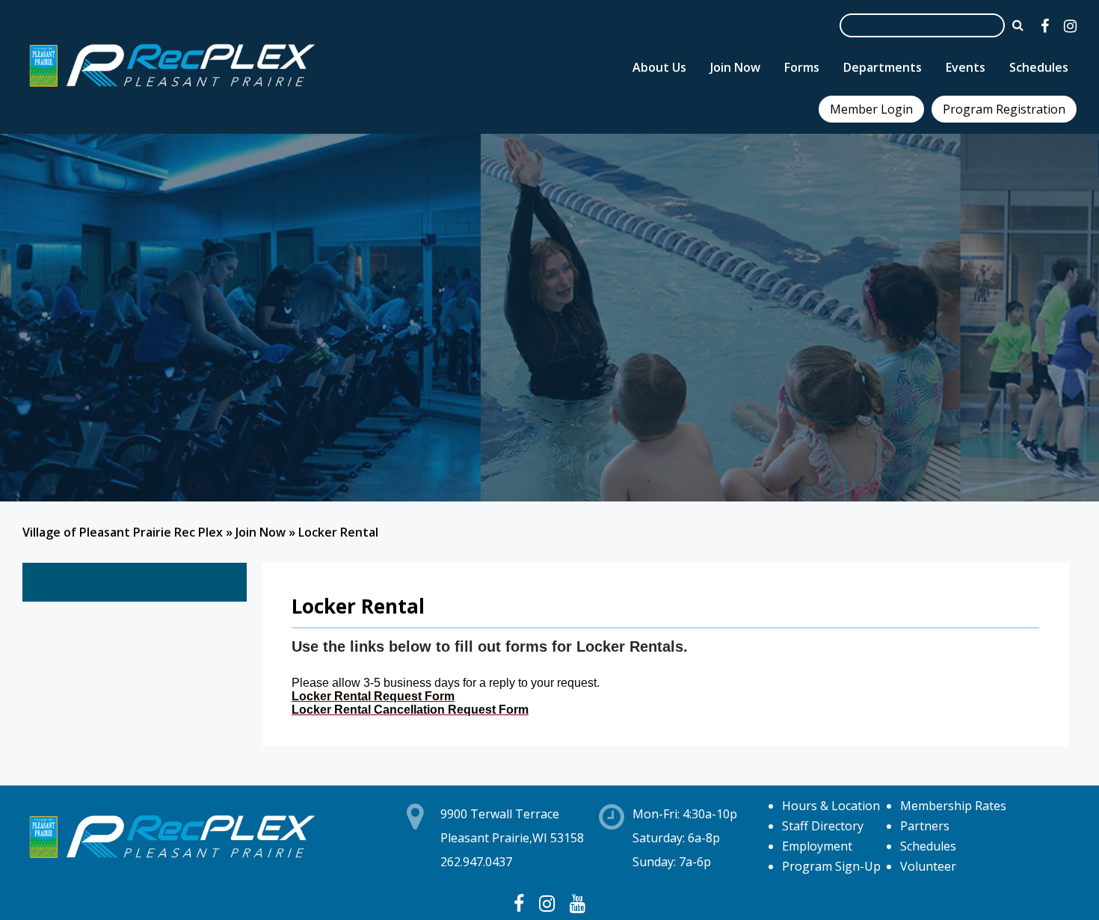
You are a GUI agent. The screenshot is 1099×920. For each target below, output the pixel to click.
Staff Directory (823, 826)
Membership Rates (953, 805)
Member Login (871, 109)
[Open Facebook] (1045, 26)
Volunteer (928, 866)
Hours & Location (831, 805)
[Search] (1017, 24)
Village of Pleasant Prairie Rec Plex (122, 532)
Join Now (261, 532)
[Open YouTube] (577, 903)
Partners (924, 826)
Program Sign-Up (831, 866)
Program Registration (1004, 109)
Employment (817, 846)
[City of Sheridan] (171, 89)
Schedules (928, 846)
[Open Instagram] (1070, 26)
